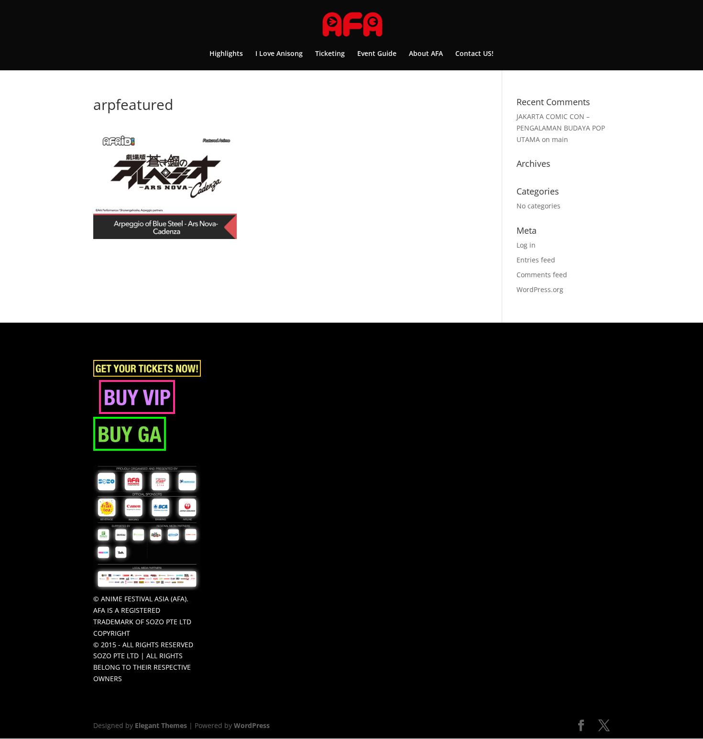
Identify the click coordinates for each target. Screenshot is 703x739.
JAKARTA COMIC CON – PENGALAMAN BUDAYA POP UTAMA (560, 128)
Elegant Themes (161, 725)
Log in (526, 245)
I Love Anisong (279, 54)
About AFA (426, 54)
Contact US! (474, 54)
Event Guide (376, 54)
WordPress (252, 725)
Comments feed (541, 274)
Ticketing (330, 54)
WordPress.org (539, 289)
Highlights (226, 54)
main (560, 139)
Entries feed (535, 259)
